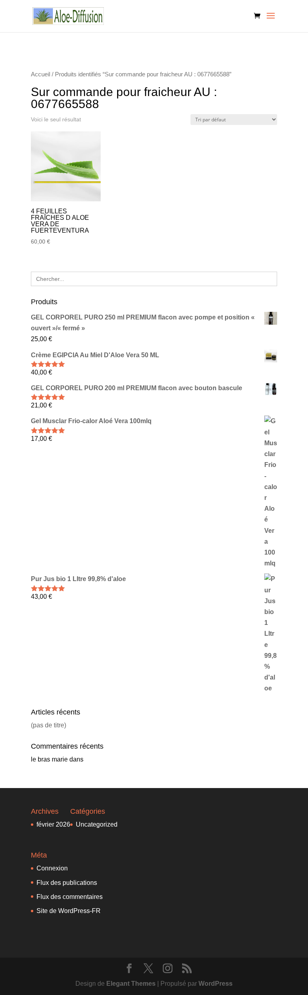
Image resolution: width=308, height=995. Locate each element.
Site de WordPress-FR (68, 910)
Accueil (40, 74)
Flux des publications (66, 882)
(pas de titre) (48, 725)
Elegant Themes (131, 983)
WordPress (216, 983)
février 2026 (53, 824)
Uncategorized (97, 824)
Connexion (52, 868)
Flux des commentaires (69, 896)
